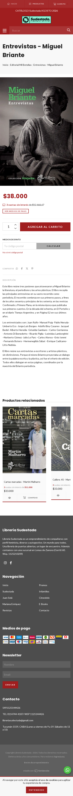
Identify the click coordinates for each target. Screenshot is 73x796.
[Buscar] (69, 30)
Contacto (44, 610)
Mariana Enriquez (12, 604)
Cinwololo (44, 597)
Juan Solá (7, 597)
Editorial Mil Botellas (21, 64)
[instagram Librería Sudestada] (5, 563)
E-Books (43, 604)
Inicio (5, 64)
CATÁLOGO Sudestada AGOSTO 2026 (36, 10)
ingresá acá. (59, 756)
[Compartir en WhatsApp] (16, 268)
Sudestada (8, 591)
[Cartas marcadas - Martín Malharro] (10, 498)
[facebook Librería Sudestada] (10, 563)
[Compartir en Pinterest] (32, 268)
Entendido (36, 790)
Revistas (7, 610)
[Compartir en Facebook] (22, 268)
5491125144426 (11, 707)
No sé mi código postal (13, 252)
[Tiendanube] (36, 771)
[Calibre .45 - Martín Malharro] (58, 495)
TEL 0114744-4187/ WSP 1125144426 (23, 714)
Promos (43, 585)
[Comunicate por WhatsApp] (67, 770)
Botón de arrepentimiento (36, 762)
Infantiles (44, 591)
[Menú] (4, 30)
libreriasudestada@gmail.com (18, 720)
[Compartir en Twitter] (27, 268)
